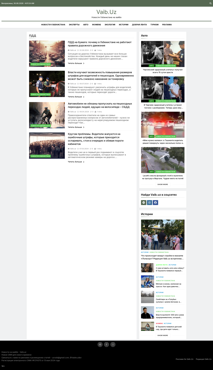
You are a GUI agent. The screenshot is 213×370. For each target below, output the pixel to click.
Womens (96, 24)
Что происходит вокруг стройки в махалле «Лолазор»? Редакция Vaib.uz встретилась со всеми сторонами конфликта (162, 258)
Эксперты (74, 24)
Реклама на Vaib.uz (184, 359)
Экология (110, 24)
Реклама (167, 24)
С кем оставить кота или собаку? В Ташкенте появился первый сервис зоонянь (170, 270)
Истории (123, 24)
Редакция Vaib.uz (204, 359)
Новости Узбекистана (53, 24)
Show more (163, 184)
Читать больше (75, 63)
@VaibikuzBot (75, 358)
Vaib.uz (106, 12)
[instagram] (150, 202)
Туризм (155, 24)
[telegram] (144, 202)
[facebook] (156, 202)
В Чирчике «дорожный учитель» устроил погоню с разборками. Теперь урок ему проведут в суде (163, 108)
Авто (85, 24)
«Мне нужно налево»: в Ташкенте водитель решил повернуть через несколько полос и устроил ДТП (162, 143)
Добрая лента (139, 24)
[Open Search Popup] (211, 3)
